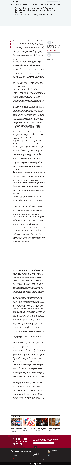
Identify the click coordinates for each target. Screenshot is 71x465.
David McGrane (39, 430)
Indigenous (35, 4)
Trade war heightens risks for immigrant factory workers (54, 429)
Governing (25, 4)
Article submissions (36, 453)
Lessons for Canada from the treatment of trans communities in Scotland (16, 429)
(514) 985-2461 (14, 455)
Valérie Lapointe (14, 431)
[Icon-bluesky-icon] (10, 41)
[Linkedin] (11, 458)
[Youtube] (14, 458)
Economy (13, 4)
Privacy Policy (35, 459)
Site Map (45, 459)
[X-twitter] (16, 458)
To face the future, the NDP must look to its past (41, 429)
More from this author (51, 50)
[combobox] (51, 2)
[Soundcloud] (15, 458)
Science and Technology (43, 4)
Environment (19, 4)
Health (29, 4)
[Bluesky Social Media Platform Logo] (12, 458)
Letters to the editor (36, 454)
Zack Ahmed (51, 430)
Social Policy (52, 4)
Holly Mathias (26, 430)
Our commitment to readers (37, 452)
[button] (10, 43)
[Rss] (18, 458)
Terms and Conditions (40, 459)
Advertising (34, 455)
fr (59, 1)
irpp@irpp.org (19, 455)
